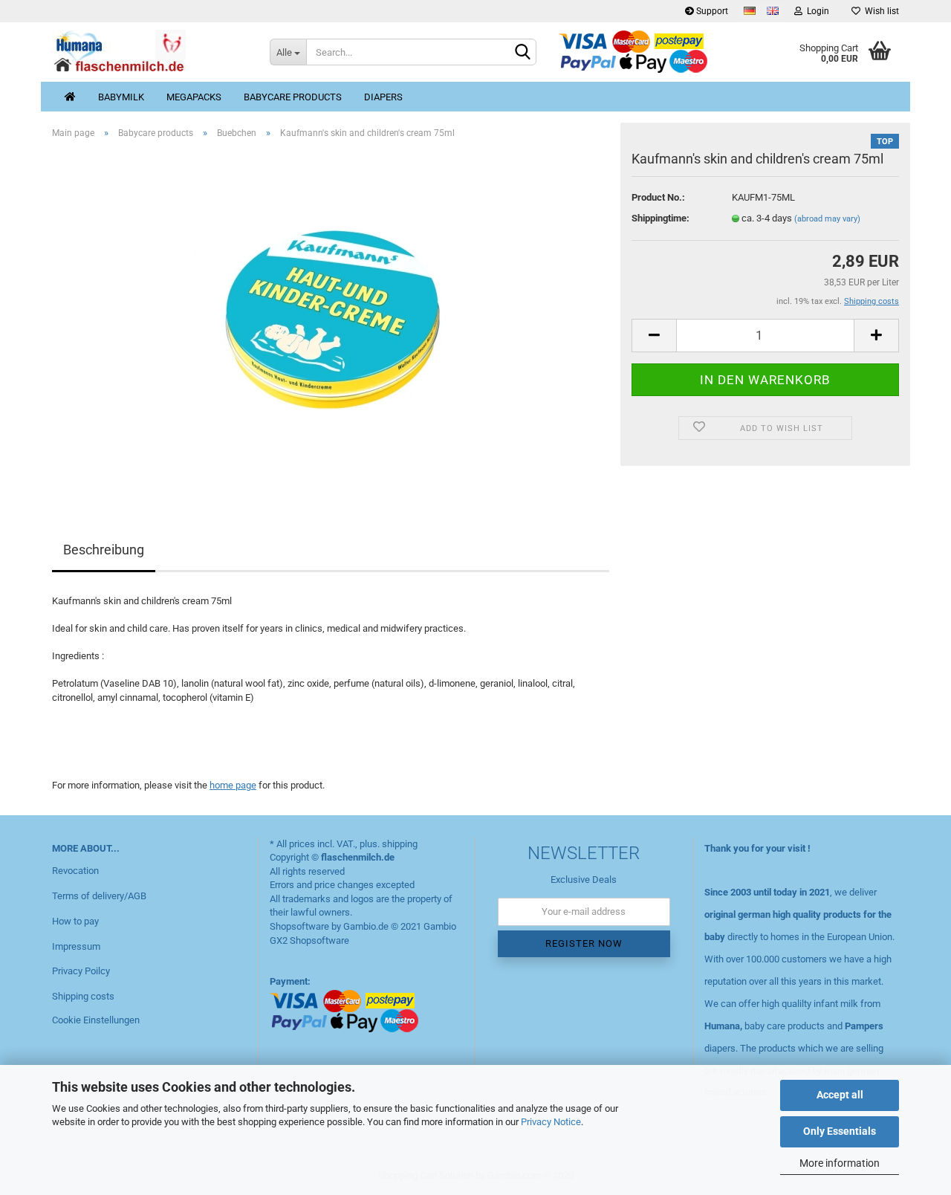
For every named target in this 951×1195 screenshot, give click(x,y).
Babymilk (121, 97)
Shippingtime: (660, 218)
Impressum (76, 946)
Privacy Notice (551, 1121)
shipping (400, 843)
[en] (772, 11)
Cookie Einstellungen (96, 1020)
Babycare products (293, 97)
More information (839, 1163)
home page (233, 785)
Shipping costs (83, 996)
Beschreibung (103, 549)
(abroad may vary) (827, 219)
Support (711, 11)
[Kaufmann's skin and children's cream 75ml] (331, 317)
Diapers (383, 97)
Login (815, 11)
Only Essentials (839, 1131)
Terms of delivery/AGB (99, 895)
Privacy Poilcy (81, 971)
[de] (749, 11)
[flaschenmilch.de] (149, 52)
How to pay (75, 921)
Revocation (75, 870)
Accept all (840, 1095)
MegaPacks (193, 97)
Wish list (879, 11)
